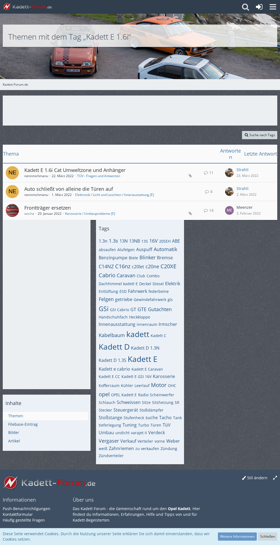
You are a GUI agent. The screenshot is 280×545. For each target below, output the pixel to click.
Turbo (143, 425)
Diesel (158, 283)
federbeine (158, 291)
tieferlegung (110, 425)
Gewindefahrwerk (150, 299)
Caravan (126, 275)
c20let (138, 267)
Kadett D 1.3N (145, 348)
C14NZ (106, 266)
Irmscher (168, 324)
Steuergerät (125, 410)
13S (144, 241)
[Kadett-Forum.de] (27, 6)
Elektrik (172, 284)
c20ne (152, 266)
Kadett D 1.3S (112, 360)
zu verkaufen (147, 448)
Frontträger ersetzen (47, 207)
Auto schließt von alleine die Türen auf (68, 189)
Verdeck (156, 433)
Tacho (165, 418)
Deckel (145, 283)
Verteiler (145, 441)
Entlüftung (108, 291)
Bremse (165, 258)
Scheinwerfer (162, 394)
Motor (159, 385)
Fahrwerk (137, 291)
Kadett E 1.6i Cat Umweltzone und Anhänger (75, 170)
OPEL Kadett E (124, 394)
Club (141, 275)
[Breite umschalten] (275, 478)
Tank (177, 417)
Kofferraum (109, 385)
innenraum (147, 324)
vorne (159, 441)
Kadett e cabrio (114, 369)
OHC (172, 385)
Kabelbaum (112, 335)
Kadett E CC (109, 376)
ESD (123, 291)
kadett (137, 334)
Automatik (165, 249)
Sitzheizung (162, 402)
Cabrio (107, 275)
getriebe (123, 299)
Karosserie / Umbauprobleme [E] (90, 213)
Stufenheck (134, 417)
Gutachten (160, 309)
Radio (143, 394)
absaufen (107, 249)
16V (153, 240)
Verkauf (128, 441)
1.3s (113, 240)
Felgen (106, 299)
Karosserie (164, 376)
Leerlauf (142, 385)
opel (104, 394)
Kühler (127, 385)
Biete (133, 257)
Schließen (267, 536)
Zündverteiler (111, 455)
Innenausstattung (117, 324)
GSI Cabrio (119, 309)
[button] (272, 6)
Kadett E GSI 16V (136, 376)
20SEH (165, 241)
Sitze (146, 402)
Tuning (129, 425)
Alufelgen (126, 249)
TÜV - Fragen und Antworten (98, 176)
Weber (173, 441)
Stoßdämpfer (151, 410)
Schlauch (107, 402)
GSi (104, 308)
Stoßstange (110, 418)
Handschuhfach (113, 317)
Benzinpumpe (113, 258)
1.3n (103, 241)
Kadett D (114, 346)
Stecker (105, 410)
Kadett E (143, 359)
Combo (153, 275)
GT (133, 309)
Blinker (147, 257)
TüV (167, 425)
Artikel (14, 440)
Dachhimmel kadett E (118, 283)
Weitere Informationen (237, 536)
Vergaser (109, 440)
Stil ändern (257, 477)
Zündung (169, 448)
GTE (142, 309)
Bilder (13, 432)
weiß (103, 448)
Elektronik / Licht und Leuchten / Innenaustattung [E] (114, 194)
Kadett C (158, 335)
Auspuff (144, 249)
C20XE (168, 266)
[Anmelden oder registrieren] (259, 6)
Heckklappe (139, 317)
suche (151, 418)
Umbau (106, 433)
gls (170, 299)
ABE (176, 241)
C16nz (122, 266)
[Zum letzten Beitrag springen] (229, 172)
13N (123, 241)
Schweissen (129, 402)
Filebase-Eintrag (23, 424)
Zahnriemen (121, 448)
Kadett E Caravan (147, 369)
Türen (155, 425)
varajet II (139, 432)
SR (177, 402)
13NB (134, 241)
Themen (15, 415)
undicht (122, 432)
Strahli (243, 169)
